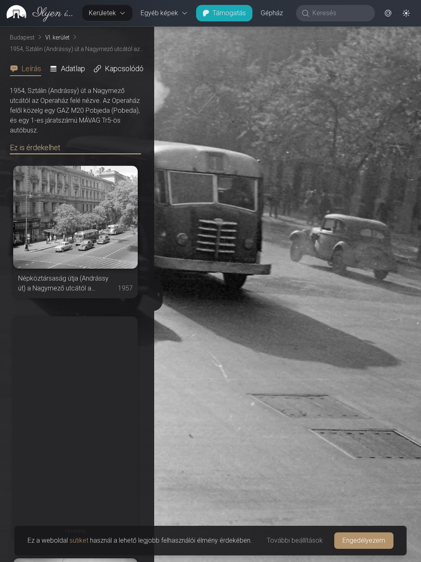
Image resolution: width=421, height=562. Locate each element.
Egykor (270, 33)
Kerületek (102, 13)
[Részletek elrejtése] (156, 294)
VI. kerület (57, 37)
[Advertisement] (75, 367)
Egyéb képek (159, 13)
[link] (38, 13)
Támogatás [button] (229, 13)
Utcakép (320, 33)
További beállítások (295, 540)
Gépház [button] (272, 13)
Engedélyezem (363, 540)
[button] (388, 13)
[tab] (28, 68)
